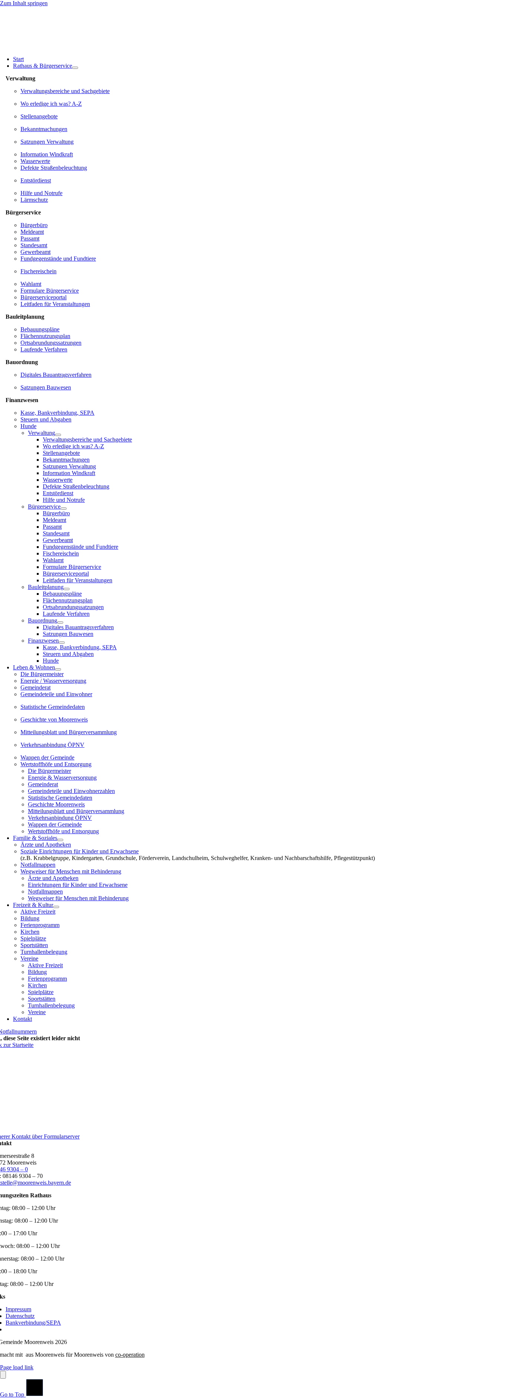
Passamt (29, 238)
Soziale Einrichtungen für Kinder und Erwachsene (79, 851)
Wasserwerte (35, 161)
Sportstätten (34, 945)
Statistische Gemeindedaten (52, 707)
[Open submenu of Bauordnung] (60, 622)
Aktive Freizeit (37, 911)
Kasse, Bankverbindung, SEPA (57, 413)
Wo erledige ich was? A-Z (51, 104)
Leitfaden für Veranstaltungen (55, 304)
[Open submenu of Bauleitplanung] (67, 589)
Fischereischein (38, 271)
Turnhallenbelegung (43, 952)
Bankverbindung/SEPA (33, 1322)
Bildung (29, 918)
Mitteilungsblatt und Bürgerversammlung (68, 732)
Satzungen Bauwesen (45, 387)
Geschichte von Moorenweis (54, 719)
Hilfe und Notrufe (41, 193)
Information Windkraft (46, 154)
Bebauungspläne (40, 329)
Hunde (28, 426)
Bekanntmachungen (43, 129)
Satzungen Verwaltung (47, 141)
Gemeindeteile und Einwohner (56, 694)
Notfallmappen (37, 865)
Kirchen (29, 932)
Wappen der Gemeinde (47, 757)
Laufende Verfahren (43, 349)
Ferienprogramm (40, 925)
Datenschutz (20, 1316)
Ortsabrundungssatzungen (50, 343)
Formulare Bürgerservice (49, 290)
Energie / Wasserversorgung (53, 681)
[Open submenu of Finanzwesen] (62, 642)
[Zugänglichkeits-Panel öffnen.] (3, 1375)
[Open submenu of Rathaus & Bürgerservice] (75, 68)
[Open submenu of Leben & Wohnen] (58, 669)
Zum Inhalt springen (24, 3)
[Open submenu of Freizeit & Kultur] (56, 907)
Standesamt (33, 245)
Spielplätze (33, 938)
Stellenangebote (39, 116)
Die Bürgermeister (42, 674)
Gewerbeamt (35, 252)
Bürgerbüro (34, 225)
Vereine (29, 958)
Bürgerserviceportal (43, 297)
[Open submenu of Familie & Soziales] (60, 840)
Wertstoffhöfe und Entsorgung (55, 764)
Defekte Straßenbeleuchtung (53, 168)
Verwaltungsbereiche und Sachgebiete (65, 91)
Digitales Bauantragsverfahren (55, 375)
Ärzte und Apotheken (45, 844)
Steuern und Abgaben (45, 419)
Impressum (18, 1309)
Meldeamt (32, 232)
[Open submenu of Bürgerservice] (64, 508)
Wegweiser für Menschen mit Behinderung (70, 871)
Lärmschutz (34, 200)
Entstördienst (35, 180)
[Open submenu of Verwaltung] (58, 435)
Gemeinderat (35, 687)
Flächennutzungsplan (45, 336)
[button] (494, 1379)
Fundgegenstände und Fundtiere (58, 258)
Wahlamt (30, 284)
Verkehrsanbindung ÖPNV (52, 745)
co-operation (130, 1354)
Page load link (16, 1367)
